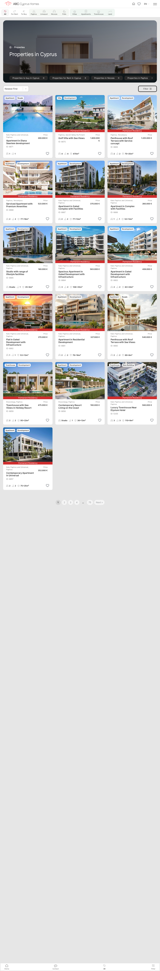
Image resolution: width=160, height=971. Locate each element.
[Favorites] (139, 4)
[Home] (10, 47)
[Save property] (47, 153)
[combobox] (13, 89)
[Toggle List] (25, 88)
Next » (99, 502)
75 (90, 502)
